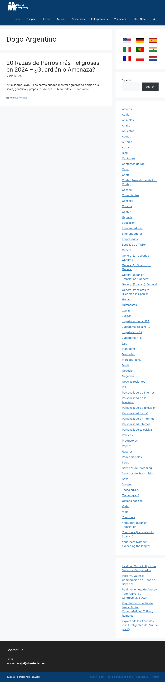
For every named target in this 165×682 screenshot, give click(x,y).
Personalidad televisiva (137, 429)
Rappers (31, 19)
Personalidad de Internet (138, 392)
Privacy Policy (96, 676)
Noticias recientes (133, 381)
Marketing (128, 348)
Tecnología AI (130, 490)
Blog (125, 153)
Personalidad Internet (136, 424)
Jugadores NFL (132, 337)
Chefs (126, 174)
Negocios (128, 376)
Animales (128, 120)
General (127, 250)
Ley (124, 343)
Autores (127, 142)
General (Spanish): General (139, 284)
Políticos (127, 435)
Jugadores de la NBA (136, 321)
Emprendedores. (132, 233)
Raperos (127, 451)
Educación (128, 222)
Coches (127, 189)
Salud (125, 462)
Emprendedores (132, 228)
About (155, 676)
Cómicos (127, 200)
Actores (127, 109)
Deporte (127, 217)
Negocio (127, 370)
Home (17, 19)
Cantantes (128, 158)
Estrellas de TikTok (134, 244)
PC (124, 387)
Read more (82, 89)
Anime (126, 125)
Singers (127, 484)
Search (126, 80)
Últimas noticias (18, 97)
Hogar (126, 299)
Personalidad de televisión (139, 407)
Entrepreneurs (99, 19)
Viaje (125, 511)
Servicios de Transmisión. (138, 473)
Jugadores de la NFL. (136, 326)
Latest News (139, 19)
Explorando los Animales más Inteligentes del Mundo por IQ (140, 625)
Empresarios (130, 239)
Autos (126, 147)
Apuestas (128, 131)
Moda (125, 365)
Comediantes (130, 195)
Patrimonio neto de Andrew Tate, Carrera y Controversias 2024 (140, 593)
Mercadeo (128, 354)
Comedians (78, 19)
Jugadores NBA (132, 332)
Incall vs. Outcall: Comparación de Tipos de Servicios (138, 580)
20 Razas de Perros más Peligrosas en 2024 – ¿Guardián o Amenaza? (52, 66)
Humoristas (129, 305)
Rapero (126, 446)
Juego (126, 310)
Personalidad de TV (135, 413)
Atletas (126, 136)
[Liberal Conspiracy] (17, 6)
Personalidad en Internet (138, 418)
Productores (130, 440)
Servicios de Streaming (137, 468)
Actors (46, 19)
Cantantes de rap (133, 164)
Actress (61, 19)
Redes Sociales (132, 457)
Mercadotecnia (131, 359)
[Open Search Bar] (154, 19)
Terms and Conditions (120, 676)
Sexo (125, 479)
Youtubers (120, 19)
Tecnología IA (130, 495)
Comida (127, 206)
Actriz (125, 114)
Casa (125, 169)
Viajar (125, 506)
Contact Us (142, 676)
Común (126, 211)
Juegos (126, 315)
